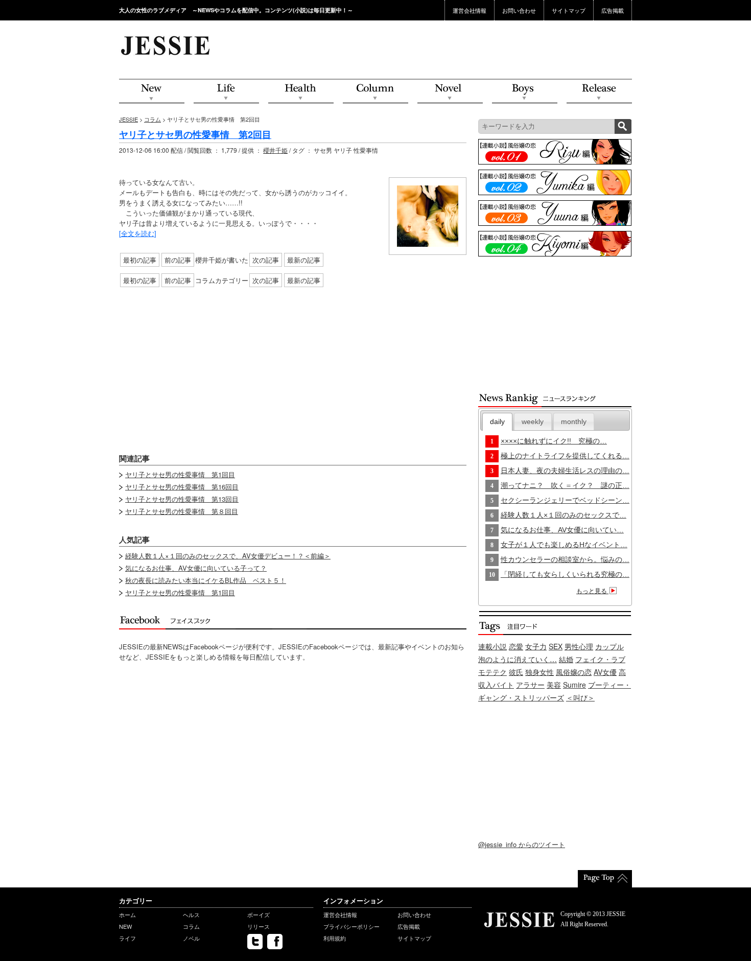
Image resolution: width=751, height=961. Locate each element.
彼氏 (516, 672)
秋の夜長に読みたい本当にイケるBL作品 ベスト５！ (205, 580)
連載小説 (492, 646)
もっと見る (592, 591)
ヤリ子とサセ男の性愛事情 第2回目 (195, 134)
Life (226, 92)
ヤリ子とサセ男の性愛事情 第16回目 (182, 486)
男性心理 (579, 646)
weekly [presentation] (533, 421)
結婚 (566, 659)
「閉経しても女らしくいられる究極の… (565, 574)
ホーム (127, 914)
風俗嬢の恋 (574, 672)
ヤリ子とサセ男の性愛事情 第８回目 (181, 511)
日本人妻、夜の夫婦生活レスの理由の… (565, 470)
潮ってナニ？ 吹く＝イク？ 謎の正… (565, 485)
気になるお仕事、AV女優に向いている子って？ (196, 568)
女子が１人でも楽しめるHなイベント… (564, 545)
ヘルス (191, 914)
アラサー (530, 684)
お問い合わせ (519, 10)
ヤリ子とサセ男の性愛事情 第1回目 (180, 474)
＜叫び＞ (580, 697)
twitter (255, 941)
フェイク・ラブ (600, 659)
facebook (275, 941)
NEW (151, 92)
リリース (258, 926)
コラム (152, 119)
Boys (524, 92)
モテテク (492, 672)
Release (599, 92)
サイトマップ (568, 10)
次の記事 (265, 260)
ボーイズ (258, 914)
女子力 (536, 646)
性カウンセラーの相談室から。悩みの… (565, 559)
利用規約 (334, 938)
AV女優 (605, 672)
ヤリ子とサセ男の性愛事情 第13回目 (182, 499)
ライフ (127, 938)
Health (301, 92)
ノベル (191, 938)
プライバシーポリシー (351, 926)
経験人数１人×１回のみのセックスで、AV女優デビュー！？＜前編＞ (228, 555)
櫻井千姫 (275, 150)
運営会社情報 (469, 10)
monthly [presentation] (573, 421)
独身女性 (539, 672)
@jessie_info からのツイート (521, 844)
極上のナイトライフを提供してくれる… (565, 456)
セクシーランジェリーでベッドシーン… (565, 500)
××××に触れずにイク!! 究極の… (554, 441)
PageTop (605, 878)
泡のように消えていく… (517, 659)
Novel (450, 92)
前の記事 (178, 260)
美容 (554, 684)
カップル (609, 646)
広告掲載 (612, 10)
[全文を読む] (137, 233)
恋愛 (516, 646)
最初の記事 (139, 260)
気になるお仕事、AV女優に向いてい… (562, 530)
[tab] (497, 422)
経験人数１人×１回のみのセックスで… (563, 515)
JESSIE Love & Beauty (166, 45)
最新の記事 (303, 260)
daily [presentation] (497, 421)
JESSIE (128, 119)
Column (375, 92)
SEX (555, 646)
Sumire (574, 684)
